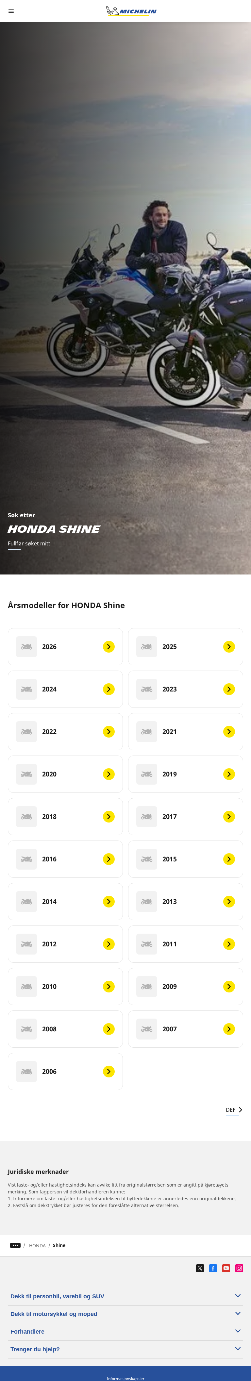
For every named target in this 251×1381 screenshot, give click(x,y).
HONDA (37, 1245)
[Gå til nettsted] (131, 11)
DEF (230, 1109)
